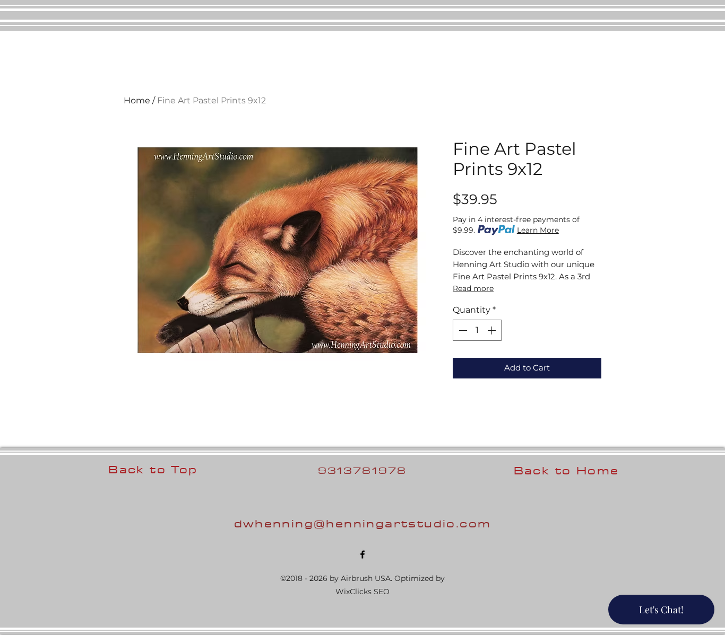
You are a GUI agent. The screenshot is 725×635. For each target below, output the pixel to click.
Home (137, 100)
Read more (473, 288)
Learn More (538, 230)
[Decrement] (461, 330)
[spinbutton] (477, 330)
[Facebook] (362, 554)
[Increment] (492, 330)
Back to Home (566, 470)
